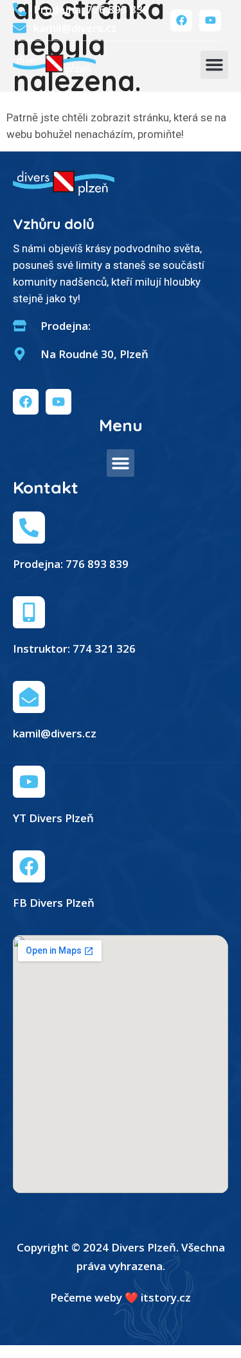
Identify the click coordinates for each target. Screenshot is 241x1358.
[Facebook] (181, 20)
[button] (215, 65)
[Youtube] (210, 20)
